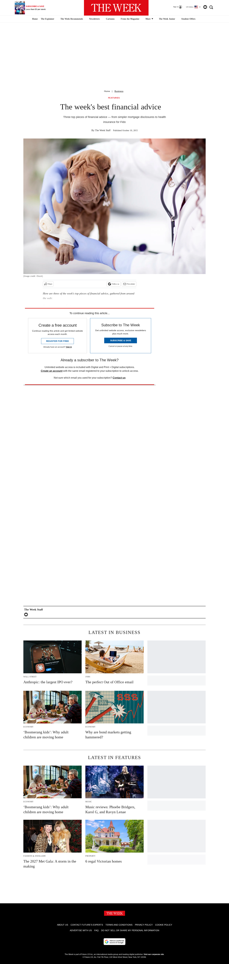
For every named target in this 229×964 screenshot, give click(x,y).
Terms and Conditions (118, 925)
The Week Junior (167, 19)
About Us (62, 925)
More (148, 19)
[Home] (34, 19)
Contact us (119, 377)
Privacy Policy (144, 925)
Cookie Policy (163, 925)
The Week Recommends (71, 19)
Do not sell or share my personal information (130, 930)
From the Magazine (130, 19)
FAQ (96, 930)
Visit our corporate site (154, 954)
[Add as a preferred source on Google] (114, 941)
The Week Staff (102, 130)
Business (118, 91)
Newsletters (94, 19)
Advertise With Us (81, 930)
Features (114, 98)
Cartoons (110, 19)
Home (107, 91)
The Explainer (47, 19)
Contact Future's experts (87, 925)
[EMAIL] (26, 614)
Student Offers (188, 19)
